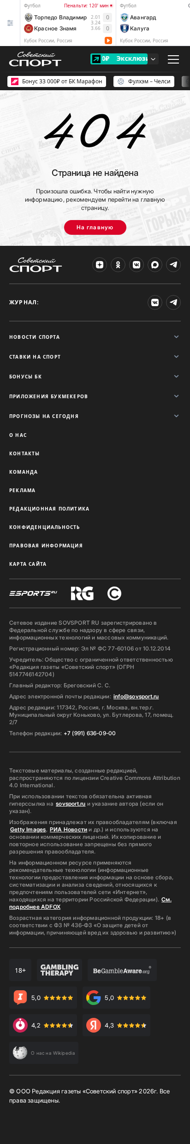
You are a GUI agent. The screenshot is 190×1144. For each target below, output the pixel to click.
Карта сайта (28, 564)
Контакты (24, 453)
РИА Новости (68, 829)
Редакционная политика (49, 508)
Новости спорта (34, 337)
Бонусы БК (25, 376)
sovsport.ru (70, 803)
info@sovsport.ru (136, 696)
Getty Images (28, 829)
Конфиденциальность (44, 527)
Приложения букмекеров (48, 396)
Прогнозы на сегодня (44, 416)
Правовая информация (46, 545)
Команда (23, 472)
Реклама (22, 490)
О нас (18, 435)
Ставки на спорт (35, 357)
